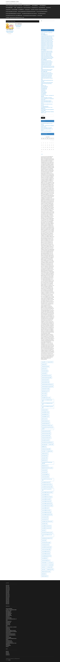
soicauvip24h (44, 523)
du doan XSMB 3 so (45, 412)
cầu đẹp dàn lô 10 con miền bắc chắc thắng (47, 46)
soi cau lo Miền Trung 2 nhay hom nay (47, 480)
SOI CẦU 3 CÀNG (39, 15)
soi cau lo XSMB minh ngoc (46, 501)
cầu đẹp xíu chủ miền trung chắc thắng (46, 83)
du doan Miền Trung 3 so (46, 397)
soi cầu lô (44, 540)
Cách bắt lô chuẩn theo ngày (46, 377)
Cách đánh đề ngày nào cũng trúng (47, 386)
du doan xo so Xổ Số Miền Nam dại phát (47, 404)
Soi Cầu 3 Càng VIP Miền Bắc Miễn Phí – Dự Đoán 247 (13, 13)
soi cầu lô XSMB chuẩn (46, 551)
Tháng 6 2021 (7, 601)
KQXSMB (44, 446)
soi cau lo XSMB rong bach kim (47, 503)
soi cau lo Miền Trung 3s (46, 482)
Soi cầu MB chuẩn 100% (9, 640)
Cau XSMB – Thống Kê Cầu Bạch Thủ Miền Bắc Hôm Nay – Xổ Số (15, 17)
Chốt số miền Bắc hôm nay (46, 375)
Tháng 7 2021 (7, 600)
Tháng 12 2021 (8, 594)
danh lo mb (44, 393)
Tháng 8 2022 (7, 592)
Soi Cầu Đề (44, 562)
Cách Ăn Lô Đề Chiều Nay (27, 7)
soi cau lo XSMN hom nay (46, 510)
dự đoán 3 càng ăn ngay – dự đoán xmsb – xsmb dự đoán (14, 5)
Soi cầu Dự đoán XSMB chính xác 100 (47, 535)
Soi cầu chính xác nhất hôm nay (47, 532)
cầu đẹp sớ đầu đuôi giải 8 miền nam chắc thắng (47, 66)
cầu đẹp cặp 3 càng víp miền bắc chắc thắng (47, 41)
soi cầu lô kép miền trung (46, 542)
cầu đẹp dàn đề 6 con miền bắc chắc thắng (47, 43)
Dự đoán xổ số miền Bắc (46, 435)
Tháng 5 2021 (7, 602)
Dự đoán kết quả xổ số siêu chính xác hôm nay (47, 428)
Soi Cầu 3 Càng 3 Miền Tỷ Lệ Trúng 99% (11, 11)
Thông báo (7, 646)
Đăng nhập (7, 651)
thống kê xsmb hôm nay (46, 571)
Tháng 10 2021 (8, 596)
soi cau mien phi (45, 519)
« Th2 (42, 154)
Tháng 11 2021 (8, 595)
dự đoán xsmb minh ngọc (46, 433)
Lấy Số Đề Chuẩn (48, 7)
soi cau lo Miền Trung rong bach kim (47, 490)
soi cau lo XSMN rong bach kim (47, 514)
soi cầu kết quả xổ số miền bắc (47, 538)
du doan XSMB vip (45, 414)
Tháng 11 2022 (8, 588)
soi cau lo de (44, 470)
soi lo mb (50, 562)
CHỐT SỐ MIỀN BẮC (35, 5)
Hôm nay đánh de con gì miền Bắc (47, 442)
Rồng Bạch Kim (45, 465)
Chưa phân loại (8, 616)
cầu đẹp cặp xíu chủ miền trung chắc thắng (47, 73)
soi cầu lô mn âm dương (46, 549)
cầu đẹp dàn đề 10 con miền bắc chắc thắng (47, 45)
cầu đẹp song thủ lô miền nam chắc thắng (46, 69)
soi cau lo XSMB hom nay (46, 499)
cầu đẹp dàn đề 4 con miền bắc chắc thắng (47, 42)
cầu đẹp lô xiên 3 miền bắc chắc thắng (46, 54)
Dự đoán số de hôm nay (46, 431)
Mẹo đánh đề (44, 460)
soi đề (43, 567)
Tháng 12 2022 (8, 587)
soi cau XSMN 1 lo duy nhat (46, 528)
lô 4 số (43, 451)
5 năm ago (10, 33)
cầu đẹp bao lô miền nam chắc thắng (46, 60)
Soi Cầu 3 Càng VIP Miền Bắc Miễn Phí (42, 11)
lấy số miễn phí (44, 455)
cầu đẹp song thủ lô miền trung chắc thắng (47, 82)
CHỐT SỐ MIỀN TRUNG (9, 7)
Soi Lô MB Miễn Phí (21, 9)
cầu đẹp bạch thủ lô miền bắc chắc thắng (46, 40)
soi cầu (43, 530)
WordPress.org (8, 654)
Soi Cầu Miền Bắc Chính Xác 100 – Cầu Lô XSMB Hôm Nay (14, 15)
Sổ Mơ (15, 7)
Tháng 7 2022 (7, 593)
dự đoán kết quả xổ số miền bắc (47, 425)
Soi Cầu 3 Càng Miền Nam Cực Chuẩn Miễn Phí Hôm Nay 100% (26, 11)
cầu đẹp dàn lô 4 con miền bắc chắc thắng (46, 47)
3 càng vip (44, 364)
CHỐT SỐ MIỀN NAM (42, 5)
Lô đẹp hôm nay (45, 453)
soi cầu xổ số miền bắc (46, 560)
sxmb (43, 569)
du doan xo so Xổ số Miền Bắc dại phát (47, 400)
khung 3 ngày (44, 444)
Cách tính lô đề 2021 (45, 382)
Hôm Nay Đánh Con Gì (35, 7)
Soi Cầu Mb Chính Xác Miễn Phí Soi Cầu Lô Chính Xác (29, 13)
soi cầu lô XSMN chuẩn (46, 553)
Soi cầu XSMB (44, 558)
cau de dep (44, 373)
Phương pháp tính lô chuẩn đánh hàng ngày (47, 463)
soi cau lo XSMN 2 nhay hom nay (47, 505)
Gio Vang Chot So (27, 9)
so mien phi (49, 567)
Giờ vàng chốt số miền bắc (46, 437)
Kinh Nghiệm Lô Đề (19, 7)
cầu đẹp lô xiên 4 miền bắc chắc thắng (46, 55)
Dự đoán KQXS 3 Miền (42, 7)
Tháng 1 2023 (7, 586)
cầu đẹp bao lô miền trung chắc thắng (46, 72)
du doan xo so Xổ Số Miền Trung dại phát (47, 407)
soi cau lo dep (44, 472)
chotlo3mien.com (12, 1)
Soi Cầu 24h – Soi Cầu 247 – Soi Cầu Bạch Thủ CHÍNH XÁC (39, 9)
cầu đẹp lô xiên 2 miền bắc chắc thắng (46, 53)
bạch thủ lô (44, 368)
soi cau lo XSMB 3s (45, 494)
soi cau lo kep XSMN (45, 474)
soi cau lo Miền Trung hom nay (47, 484)
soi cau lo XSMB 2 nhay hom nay (47, 492)
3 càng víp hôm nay (45, 366)
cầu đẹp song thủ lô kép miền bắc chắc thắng (47, 57)
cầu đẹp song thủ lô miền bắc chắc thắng (46, 58)
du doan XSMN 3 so (45, 416)
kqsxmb (51, 444)
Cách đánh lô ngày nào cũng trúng (47, 384)
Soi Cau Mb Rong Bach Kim (42, 13)
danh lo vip (44, 395)
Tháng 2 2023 (7, 585)
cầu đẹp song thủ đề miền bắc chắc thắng (46, 56)
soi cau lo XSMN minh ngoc (46, 512)
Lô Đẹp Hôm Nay (8, 9)
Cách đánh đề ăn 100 (45, 388)
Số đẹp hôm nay (50, 569)
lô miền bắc (49, 451)
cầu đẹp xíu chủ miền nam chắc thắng (46, 70)
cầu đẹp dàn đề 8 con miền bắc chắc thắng (47, 44)
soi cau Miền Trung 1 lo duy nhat (47, 521)
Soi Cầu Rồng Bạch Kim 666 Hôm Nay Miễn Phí (29, 15)
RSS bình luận (7, 653)
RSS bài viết (7, 652)
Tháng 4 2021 (7, 603)
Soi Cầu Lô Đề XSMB (14, 9)
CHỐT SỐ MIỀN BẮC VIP (26, 5)
